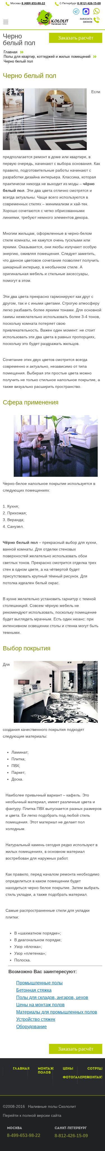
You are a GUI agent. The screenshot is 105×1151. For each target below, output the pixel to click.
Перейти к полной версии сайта (32, 1115)
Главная (10, 52)
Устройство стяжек (35, 1019)
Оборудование (31, 1026)
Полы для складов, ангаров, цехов (52, 997)
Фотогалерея (75, 1077)
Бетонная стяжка (34, 990)
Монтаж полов (46, 1070)
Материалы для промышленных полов (56, 1012)
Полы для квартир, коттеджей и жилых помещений (47, 56)
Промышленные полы (39, 982)
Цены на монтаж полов (40, 1004)
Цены (68, 1069)
